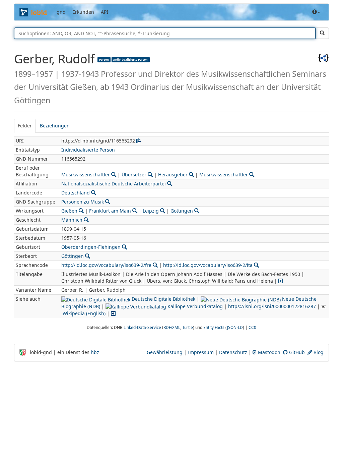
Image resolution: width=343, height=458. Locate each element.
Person (104, 59)
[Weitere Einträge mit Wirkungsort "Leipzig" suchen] (162, 211)
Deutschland (75, 192)
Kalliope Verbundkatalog (194, 306)
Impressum (201, 352)
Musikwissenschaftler (85, 174)
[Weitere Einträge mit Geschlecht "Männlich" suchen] (86, 220)
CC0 (252, 327)
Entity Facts (213, 327)
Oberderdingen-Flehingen (91, 247)
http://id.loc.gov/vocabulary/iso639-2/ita (208, 265)
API (104, 12)
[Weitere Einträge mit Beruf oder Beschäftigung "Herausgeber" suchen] (191, 174)
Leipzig (151, 211)
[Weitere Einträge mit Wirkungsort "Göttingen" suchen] (196, 211)
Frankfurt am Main (110, 211)
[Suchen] (322, 33)
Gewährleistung (165, 352)
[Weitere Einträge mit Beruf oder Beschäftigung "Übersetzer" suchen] (150, 174)
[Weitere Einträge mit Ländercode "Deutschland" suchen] (93, 192)
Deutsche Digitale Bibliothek (162, 299)
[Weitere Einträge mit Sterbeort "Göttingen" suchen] (87, 256)
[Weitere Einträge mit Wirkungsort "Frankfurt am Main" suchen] (134, 211)
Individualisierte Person (130, 59)
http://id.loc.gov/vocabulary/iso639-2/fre (106, 265)
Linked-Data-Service (142, 327)
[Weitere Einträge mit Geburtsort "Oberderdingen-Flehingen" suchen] (124, 247)
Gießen (69, 211)
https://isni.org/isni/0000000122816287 (272, 306)
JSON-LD (235, 327)
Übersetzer (134, 174)
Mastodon (268, 352)
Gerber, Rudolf (55, 59)
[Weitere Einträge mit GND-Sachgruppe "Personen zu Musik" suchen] (107, 201)
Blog (318, 352)
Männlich (71, 220)
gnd (61, 12)
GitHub (296, 352)
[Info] (316, 12)
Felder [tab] (25, 125)
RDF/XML (171, 327)
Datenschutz (233, 352)
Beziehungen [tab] (55, 125)
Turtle (187, 327)
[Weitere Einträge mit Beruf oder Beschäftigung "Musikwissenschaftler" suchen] (113, 174)
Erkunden (83, 12)
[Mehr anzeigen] (280, 281)
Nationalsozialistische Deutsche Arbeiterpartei (113, 183)
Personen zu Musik (82, 201)
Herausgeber (173, 174)
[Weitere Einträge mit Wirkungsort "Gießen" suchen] (81, 211)
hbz (95, 352)
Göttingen (181, 211)
